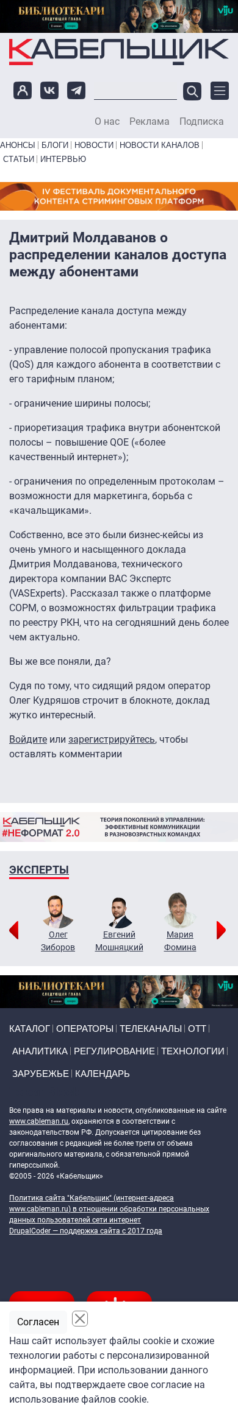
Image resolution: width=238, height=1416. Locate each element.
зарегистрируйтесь (111, 739)
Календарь (102, 1074)
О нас (107, 121)
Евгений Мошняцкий (119, 941)
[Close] (80, 1319)
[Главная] (119, 52)
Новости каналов (160, 145)
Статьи (18, 159)
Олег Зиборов (58, 941)
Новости (94, 145)
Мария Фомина (180, 941)
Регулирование (114, 1051)
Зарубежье (40, 1074)
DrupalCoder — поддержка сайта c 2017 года (85, 1231)
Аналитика (40, 1051)
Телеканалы (151, 1028)
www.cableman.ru (38, 1121)
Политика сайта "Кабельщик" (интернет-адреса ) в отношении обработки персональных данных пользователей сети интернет (109, 1209)
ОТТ (197, 1028)
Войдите (28, 739)
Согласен (38, 1322)
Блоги (54, 145)
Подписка (201, 121)
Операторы (85, 1028)
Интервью (63, 159)
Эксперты (39, 869)
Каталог (29, 1028)
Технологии (193, 1051)
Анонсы (17, 145)
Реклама (149, 121)
